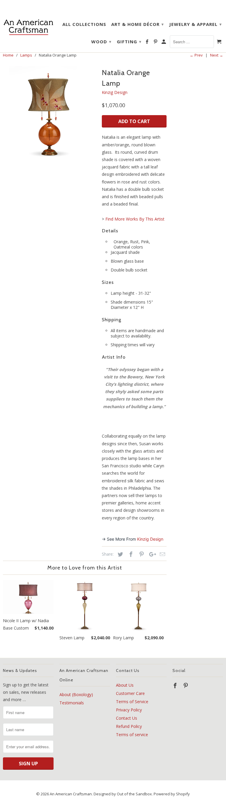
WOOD (101, 41)
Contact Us (126, 718)
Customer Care (130, 693)
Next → (216, 55)
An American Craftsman (71, 794)
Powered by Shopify (172, 794)
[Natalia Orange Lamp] (49, 112)
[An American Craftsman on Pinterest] (156, 43)
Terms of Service (132, 701)
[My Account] (164, 43)
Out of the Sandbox (134, 794)
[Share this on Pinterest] (140, 554)
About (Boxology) (76, 694)
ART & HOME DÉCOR (137, 24)
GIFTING (129, 41)
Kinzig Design (114, 92)
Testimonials (71, 703)
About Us (125, 685)
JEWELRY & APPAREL (195, 24)
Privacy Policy (129, 710)
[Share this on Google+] (151, 554)
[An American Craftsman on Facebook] (147, 43)
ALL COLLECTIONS (84, 24)
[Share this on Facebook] (130, 554)
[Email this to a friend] (161, 554)
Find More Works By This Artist (134, 219)
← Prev (196, 55)
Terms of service (132, 734)
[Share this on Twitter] (119, 554)
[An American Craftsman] (28, 27)
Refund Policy (129, 726)
